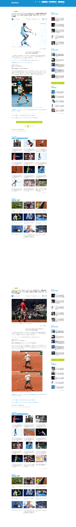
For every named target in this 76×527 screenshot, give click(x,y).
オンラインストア (44, 1)
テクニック (16, 11)
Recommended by (60, 113)
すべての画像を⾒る (43, 48)
